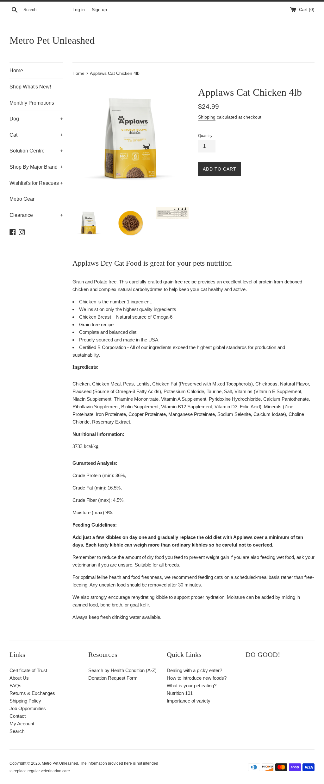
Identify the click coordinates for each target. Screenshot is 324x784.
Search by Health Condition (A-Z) (122, 670)
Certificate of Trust (28, 670)
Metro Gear (21, 199)
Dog (36, 118)
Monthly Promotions (31, 103)
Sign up (99, 9)
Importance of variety (188, 700)
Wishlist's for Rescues (36, 183)
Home (16, 70)
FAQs (15, 685)
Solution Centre (36, 150)
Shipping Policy (25, 700)
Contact (17, 716)
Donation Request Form (113, 678)
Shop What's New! (30, 86)
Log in (78, 9)
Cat (36, 135)
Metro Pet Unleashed (52, 40)
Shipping (206, 117)
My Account (21, 723)
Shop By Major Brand (36, 167)
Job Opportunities (27, 708)
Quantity (205, 135)
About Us (19, 678)
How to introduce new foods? (197, 678)
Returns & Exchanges (32, 693)
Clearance (36, 215)
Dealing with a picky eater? (194, 670)
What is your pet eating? (191, 685)
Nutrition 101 (180, 693)
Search (16, 731)
